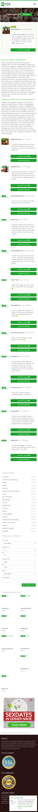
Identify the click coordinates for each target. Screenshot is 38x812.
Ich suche (5, 540)
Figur (3, 571)
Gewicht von (6, 559)
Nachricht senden (22, 50)
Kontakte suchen (29, 585)
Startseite (4, 733)
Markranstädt (19, 500)
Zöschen (19, 502)
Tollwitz (19, 485)
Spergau (19, 525)
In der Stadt (5, 577)
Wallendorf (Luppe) (19, 528)
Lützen (19, 494)
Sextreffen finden (23, 160)
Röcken (19, 511)
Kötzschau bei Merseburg (19, 480)
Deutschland (20, 733)
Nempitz (29, 139)
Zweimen (19, 508)
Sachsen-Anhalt (12, 733)
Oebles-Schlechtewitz (19, 522)
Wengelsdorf (19, 505)
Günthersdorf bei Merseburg (19, 491)
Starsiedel (19, 531)
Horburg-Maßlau (19, 514)
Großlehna (19, 477)
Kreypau (19, 517)
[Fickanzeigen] (6, 4)
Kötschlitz (19, 488)
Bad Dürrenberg (19, 497)
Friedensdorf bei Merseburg (19, 520)
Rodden (19, 482)
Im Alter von (6, 547)
